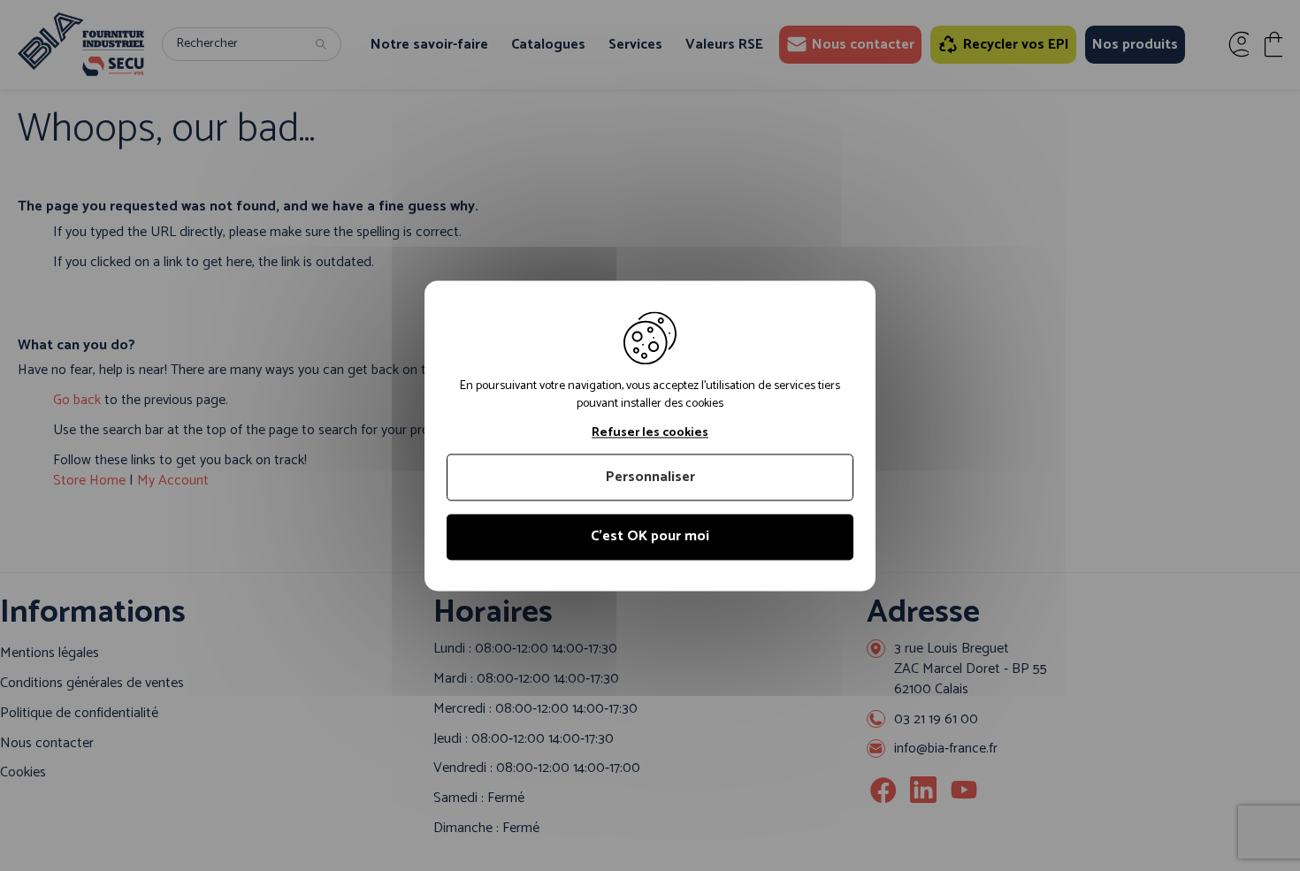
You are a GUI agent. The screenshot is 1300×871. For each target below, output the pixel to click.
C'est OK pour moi (650, 537)
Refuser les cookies (650, 433)
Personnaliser (650, 478)
